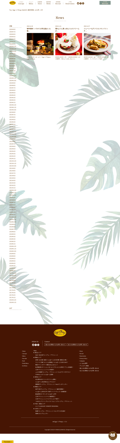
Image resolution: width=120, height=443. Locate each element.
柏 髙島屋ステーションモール (43, 367)
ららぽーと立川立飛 (53, 360)
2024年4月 (12, 95)
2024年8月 (12, 85)
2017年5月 (12, 287)
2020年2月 (12, 212)
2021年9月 (12, 168)
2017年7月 (12, 283)
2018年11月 (12, 248)
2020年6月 (12, 205)
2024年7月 (12, 88)
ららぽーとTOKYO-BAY (60, 362)
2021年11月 (12, 163)
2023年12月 (12, 105)
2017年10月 (12, 278)
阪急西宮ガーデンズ (41, 394)
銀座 (45, 360)
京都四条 (63, 391)
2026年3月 (12, 41)
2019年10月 (12, 222)
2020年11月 (12, 192)
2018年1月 (12, 270)
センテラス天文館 (59, 411)
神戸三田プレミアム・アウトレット (45, 389)
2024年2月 (12, 100)
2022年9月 (12, 139)
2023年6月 (12, 117)
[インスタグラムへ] (83, 3)
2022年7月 (12, 144)
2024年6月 (12, 90)
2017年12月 (12, 273)
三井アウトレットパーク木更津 (44, 369)
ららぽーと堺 (52, 394)
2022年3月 (12, 153)
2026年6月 (12, 34)
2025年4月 (12, 66)
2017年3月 (12, 292)
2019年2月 (12, 241)
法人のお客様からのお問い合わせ (77, 344)
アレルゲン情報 (84, 366)
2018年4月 (12, 263)
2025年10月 (12, 51)
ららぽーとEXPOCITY (41, 391)
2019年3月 (12, 239)
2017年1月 (12, 297)
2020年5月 (12, 207)
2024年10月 (12, 80)
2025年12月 (12, 46)
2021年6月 (12, 175)
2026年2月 (12, 44)
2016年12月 (12, 300)
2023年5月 (12, 119)
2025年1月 (12, 73)
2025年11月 (12, 49)
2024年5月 (12, 92)
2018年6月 (12, 258)
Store (40, 3)
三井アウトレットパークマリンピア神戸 (46, 399)
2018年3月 (12, 266)
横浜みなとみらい (52, 365)
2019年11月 (12, 219)
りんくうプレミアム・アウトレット (62, 401)
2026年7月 (12, 32)
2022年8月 (12, 141)
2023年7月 (12, 114)
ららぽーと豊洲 (48, 374)
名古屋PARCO (39, 379)
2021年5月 (12, 178)
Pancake (24, 358)
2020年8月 (12, 200)
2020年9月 (12, 197)
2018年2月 (12, 268)
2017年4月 (12, 290)
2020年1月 (12, 214)
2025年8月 (12, 56)
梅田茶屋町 (60, 389)
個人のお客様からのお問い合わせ (55, 344)
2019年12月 (12, 217)
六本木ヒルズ (39, 374)
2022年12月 (12, 131)
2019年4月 (12, 236)
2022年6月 (12, 146)
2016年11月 (12, 302)
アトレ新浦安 (68, 367)
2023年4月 (12, 122)
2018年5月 (12, 261)
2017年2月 (12, 295)
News (48, 3)
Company (82, 361)
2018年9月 (12, 253)
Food (23, 361)
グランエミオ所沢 (58, 367)
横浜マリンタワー (40, 365)
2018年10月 (12, 251)
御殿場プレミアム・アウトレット (45, 384)
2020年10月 (12, 195)
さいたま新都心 (48, 362)
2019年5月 (12, 234)
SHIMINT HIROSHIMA (52, 406)
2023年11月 (12, 107)
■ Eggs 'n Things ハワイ (60, 421)
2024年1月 (12, 102)
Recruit (58, 3)
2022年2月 (12, 156)
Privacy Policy (83, 358)
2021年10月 (12, 166)
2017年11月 (12, 275)
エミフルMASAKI (40, 406)
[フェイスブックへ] (81, 3)
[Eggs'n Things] (12, 3)
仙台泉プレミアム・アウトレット (48, 355)
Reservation (70, 3)
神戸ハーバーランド (54, 391)
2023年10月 (12, 110)
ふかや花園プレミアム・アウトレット (46, 372)
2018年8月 (12, 256)
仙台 (36, 355)
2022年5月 (12, 149)
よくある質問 (83, 363)
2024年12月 (12, 75)
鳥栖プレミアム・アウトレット (44, 411)
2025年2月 (12, 71)
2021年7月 (12, 173)
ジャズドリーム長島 (50, 379)
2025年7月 (12, 58)
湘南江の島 (63, 360)
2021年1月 (12, 188)
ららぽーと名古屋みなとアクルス (45, 382)
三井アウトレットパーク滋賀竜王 (45, 396)
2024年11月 (12, 78)
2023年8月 (12, 112)
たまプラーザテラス (64, 372)
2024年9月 (12, 83)
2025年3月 (12, 68)
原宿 (36, 360)
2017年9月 (12, 280)
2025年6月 (12, 61)
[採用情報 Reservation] (105, 3)
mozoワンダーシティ (62, 384)
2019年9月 (12, 224)
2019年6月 (12, 231)
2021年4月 (12, 180)
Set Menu (24, 366)
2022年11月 (12, 134)
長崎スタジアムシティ (41, 413)
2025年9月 (12, 53)
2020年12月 (12, 190)
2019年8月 (12, 227)
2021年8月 (12, 170)
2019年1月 (12, 244)
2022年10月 (12, 136)
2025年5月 (12, 63)
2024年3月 (12, 97)
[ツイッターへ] (78, 3)
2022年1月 (12, 158)
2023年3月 (12, 124)
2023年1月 (12, 129)
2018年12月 (12, 246)
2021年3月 (12, 183)
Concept (21, 3)
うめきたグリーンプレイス (43, 401)
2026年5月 (12, 36)
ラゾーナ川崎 (39, 362)
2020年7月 (12, 202)
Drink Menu (25, 363)
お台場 (41, 360)
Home (24, 351)
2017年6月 (12, 285)
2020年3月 (12, 209)
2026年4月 (12, 39)
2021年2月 (12, 185)
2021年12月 (12, 161)
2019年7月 (12, 229)
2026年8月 (12, 29)
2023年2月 (12, 127)
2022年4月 (12, 151)
